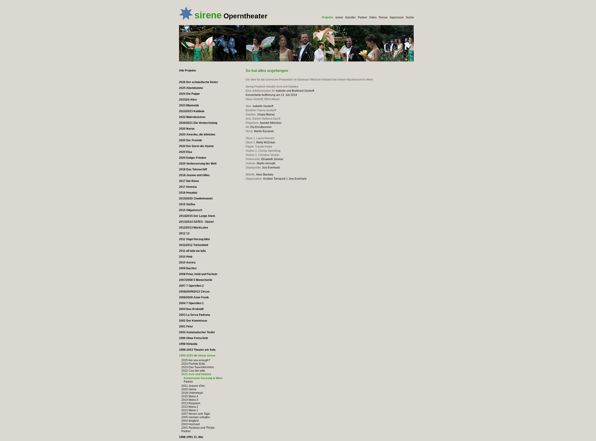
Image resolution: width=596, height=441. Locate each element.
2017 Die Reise (189, 181)
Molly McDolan (265, 142)
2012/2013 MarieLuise (193, 227)
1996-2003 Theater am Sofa (197, 349)
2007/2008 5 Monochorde (195, 280)
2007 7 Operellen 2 (191, 285)
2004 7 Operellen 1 (191, 303)
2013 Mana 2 (189, 406)
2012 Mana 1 (189, 410)
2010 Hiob (185, 256)
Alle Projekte (187, 70)
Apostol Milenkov (270, 123)
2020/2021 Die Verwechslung (198, 123)
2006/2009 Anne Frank (194, 297)
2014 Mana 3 (189, 399)
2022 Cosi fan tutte (193, 370)
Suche (410, 17)
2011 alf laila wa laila (192, 250)
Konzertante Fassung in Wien (203, 378)
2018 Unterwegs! (192, 392)
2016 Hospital (188, 192)
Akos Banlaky (264, 174)
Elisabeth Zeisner (272, 159)
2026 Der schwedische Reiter (198, 82)
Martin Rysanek (264, 131)
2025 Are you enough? (195, 360)
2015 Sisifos (187, 204)
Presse (383, 17)
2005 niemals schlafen (195, 417)
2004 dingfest (190, 420)
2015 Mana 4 (189, 396)
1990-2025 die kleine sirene (197, 355)
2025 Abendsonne (191, 88)
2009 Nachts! (188, 268)
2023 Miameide (189, 105)
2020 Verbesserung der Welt (198, 163)
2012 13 (184, 233)
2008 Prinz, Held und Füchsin (198, 274)
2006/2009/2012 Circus (194, 291)
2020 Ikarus (187, 128)
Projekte (327, 17)
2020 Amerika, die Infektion (197, 134)
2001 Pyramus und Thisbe (198, 427)
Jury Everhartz (271, 167)
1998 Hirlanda (188, 344)
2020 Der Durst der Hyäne (196, 146)
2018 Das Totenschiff (193, 169)
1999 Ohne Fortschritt (193, 338)
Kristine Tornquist (274, 178)
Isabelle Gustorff (263, 106)
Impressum (397, 17)
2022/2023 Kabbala (191, 111)
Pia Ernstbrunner (261, 127)
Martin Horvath (266, 163)
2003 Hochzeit (190, 424)
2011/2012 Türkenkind (193, 245)
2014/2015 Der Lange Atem (197, 216)
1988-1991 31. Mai (191, 437)
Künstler (350, 17)
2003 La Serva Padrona (194, 314)
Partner (362, 17)
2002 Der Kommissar (193, 320)
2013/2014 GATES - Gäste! (196, 221)
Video (373, 17)
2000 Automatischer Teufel (197, 332)
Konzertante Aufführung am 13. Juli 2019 (271, 95)
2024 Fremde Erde (193, 363)
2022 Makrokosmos (192, 117)
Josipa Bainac (266, 114)
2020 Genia (188, 389)
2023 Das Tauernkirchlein (197, 367)
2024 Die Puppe (189, 93)
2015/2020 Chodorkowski (196, 198)
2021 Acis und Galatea (196, 374)
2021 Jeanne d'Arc (193, 385)
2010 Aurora (187, 262)
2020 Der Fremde (190, 140)
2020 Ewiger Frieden (192, 157)
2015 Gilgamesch (190, 210)
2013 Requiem (190, 403)
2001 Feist (186, 326)
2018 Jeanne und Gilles (194, 175)
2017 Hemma (188, 187)
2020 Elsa (185, 152)
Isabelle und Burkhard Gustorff (295, 90)
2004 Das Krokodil (191, 309)
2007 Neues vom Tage (195, 413)
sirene (339, 17)
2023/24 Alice (188, 99)
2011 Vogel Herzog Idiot (194, 239)
